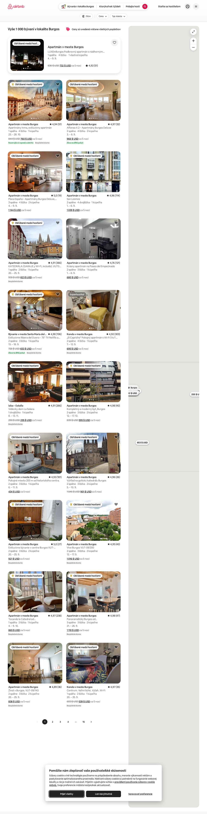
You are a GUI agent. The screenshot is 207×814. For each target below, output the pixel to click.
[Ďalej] (91, 721)
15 (83, 721)
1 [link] (44, 721)
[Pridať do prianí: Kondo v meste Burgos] (116, 294)
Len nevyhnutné (103, 793)
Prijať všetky (66, 793)
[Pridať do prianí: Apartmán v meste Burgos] (57, 84)
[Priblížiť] (193, 41)
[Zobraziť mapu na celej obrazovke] (193, 31)
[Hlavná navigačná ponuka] (196, 6)
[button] (65, 65)
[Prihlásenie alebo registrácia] (187, 6)
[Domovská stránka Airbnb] (16, 6)
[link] (37, 721)
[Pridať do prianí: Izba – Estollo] (57, 365)
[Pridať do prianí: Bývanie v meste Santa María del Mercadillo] (57, 294)
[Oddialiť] (193, 47)
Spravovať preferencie (140, 793)
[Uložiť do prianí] (114, 42)
